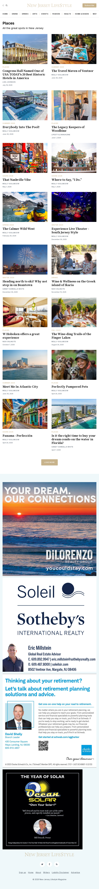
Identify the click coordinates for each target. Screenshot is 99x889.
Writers (46, 872)
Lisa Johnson (9, 82)
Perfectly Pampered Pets (70, 387)
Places (6, 67)
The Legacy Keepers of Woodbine (68, 129)
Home (5, 14)
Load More (49, 462)
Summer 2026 (58, 67)
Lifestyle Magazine (61, 135)
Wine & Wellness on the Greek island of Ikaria (74, 283)
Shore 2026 (8, 176)
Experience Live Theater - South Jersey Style (70, 230)
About (38, 872)
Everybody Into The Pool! (21, 127)
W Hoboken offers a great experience (21, 336)
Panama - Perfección (17, 436)
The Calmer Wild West (19, 229)
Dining (15, 14)
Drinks (25, 14)
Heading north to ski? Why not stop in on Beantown (25, 283)
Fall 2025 (56, 330)
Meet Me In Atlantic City (20, 387)
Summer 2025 (9, 383)
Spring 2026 (8, 225)
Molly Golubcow (60, 75)
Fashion (56, 14)
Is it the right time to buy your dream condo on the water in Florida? (74, 439)
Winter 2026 (57, 225)
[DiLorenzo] (49, 529)
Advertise (75, 872)
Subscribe (89, 5)
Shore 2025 (8, 432)
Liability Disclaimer (60, 872)
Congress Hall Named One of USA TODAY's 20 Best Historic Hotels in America (24, 74)
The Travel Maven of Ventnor (73, 71)
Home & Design (82, 14)
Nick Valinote (58, 289)
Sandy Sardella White (13, 289)
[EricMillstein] (49, 625)
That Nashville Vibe (17, 180)
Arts (34, 14)
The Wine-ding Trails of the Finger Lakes (71, 336)
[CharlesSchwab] (49, 721)
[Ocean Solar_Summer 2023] (49, 809)
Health (67, 14)
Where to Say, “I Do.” (67, 180)
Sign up (22, 872)
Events (44, 14)
